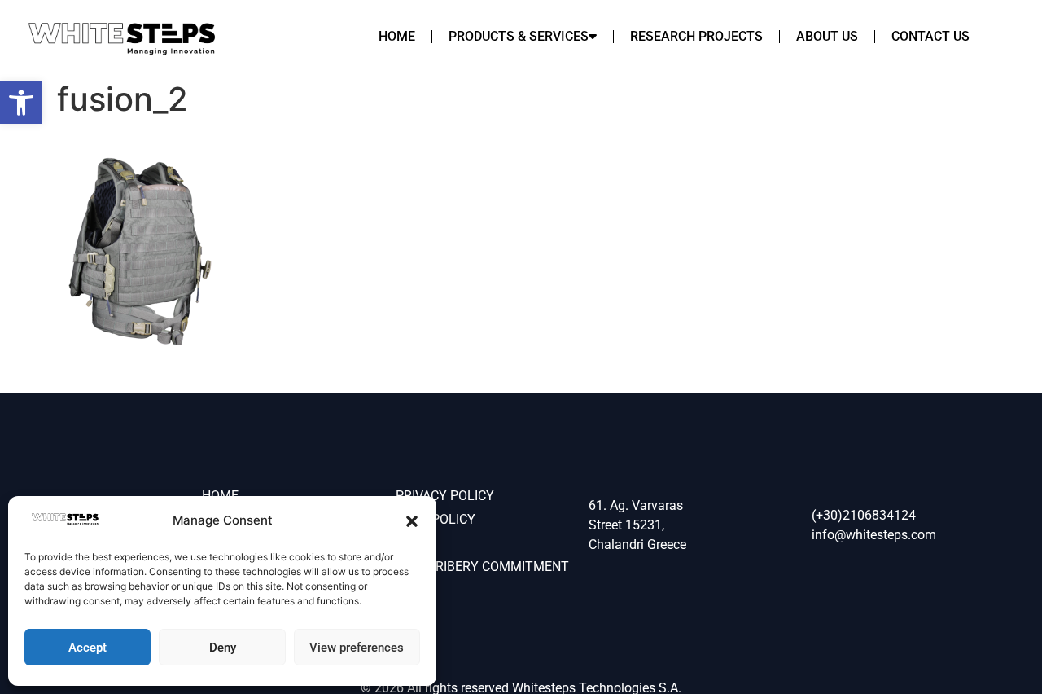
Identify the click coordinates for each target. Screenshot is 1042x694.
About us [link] (827, 36)
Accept (87, 647)
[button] (412, 521)
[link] (21, 102)
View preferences (356, 647)
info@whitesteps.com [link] (874, 534)
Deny (222, 647)
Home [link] (397, 36)
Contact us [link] (930, 36)
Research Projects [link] (696, 36)
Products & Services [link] (519, 36)
